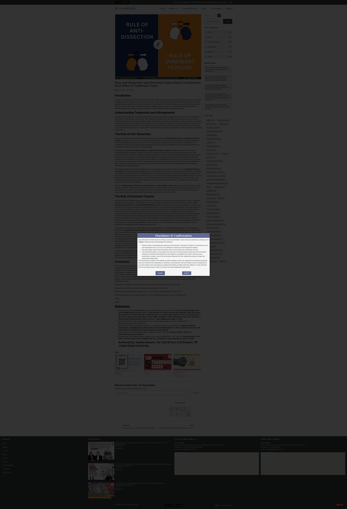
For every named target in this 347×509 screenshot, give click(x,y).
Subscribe (339, 505)
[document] (173, 254)
